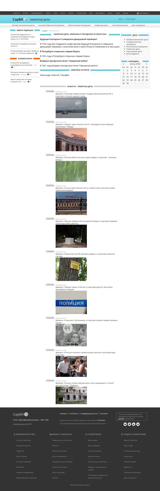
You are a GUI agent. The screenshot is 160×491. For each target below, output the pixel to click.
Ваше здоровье (94, 445)
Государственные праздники (51, 25)
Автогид (55, 445)
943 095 (121, 419)
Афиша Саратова (130, 440)
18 (135, 76)
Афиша (125, 13)
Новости (16, 13)
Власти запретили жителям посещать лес (21, 80)
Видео (48, 13)
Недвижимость (37, 13)
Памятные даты (101, 25)
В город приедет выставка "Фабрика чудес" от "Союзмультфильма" (25, 52)
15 (123, 76)
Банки (110, 13)
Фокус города (21, 456)
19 (139, 76)
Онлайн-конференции (25, 472)
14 (147, 73)
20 (143, 76)
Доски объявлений (59, 456)
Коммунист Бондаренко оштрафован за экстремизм (21, 64)
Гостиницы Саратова (132, 451)
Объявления (81, 13)
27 (143, 80)
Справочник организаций (62, 462)
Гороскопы (128, 456)
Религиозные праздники (79, 25)
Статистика (73, 413)
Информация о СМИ (21, 424)
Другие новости (130, 478)
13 (143, 73)
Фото (56, 13)
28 (147, 80)
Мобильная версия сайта (80, 485)
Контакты (104, 413)
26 (139, 80)
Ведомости (128, 467)
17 (131, 76)
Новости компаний (59, 467)
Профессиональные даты (23, 25)
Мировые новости (23, 445)
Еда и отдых (128, 445)
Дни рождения (138, 25)
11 (135, 73)
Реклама (63, 413)
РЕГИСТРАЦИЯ (130, 19)
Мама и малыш (94, 456)
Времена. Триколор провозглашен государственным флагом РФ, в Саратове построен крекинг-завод (84, 95)
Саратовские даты (120, 25)
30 (127, 83)
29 (123, 83)
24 (131, 80)
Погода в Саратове (23, 462)
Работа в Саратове (59, 451)
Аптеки (25, 13)
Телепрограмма (130, 462)
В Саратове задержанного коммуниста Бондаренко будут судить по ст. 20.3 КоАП (23, 36)
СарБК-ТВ (20, 451)
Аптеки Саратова (94, 451)
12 (139, 73)
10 (131, 73)
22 (123, 80)
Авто (91, 13)
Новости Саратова (23, 440)
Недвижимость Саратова (62, 440)
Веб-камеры (100, 13)
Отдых (117, 13)
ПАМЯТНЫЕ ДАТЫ (40, 19)
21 (147, 76)
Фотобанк (20, 467)
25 (135, 80)
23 (127, 80)
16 (127, 76)
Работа (71, 13)
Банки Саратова (58, 472)
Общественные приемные (26, 478)
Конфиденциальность (89, 413)
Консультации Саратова (97, 462)
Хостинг (55, 478)
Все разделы (144, 13)
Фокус (63, 13)
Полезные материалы (132, 472)
